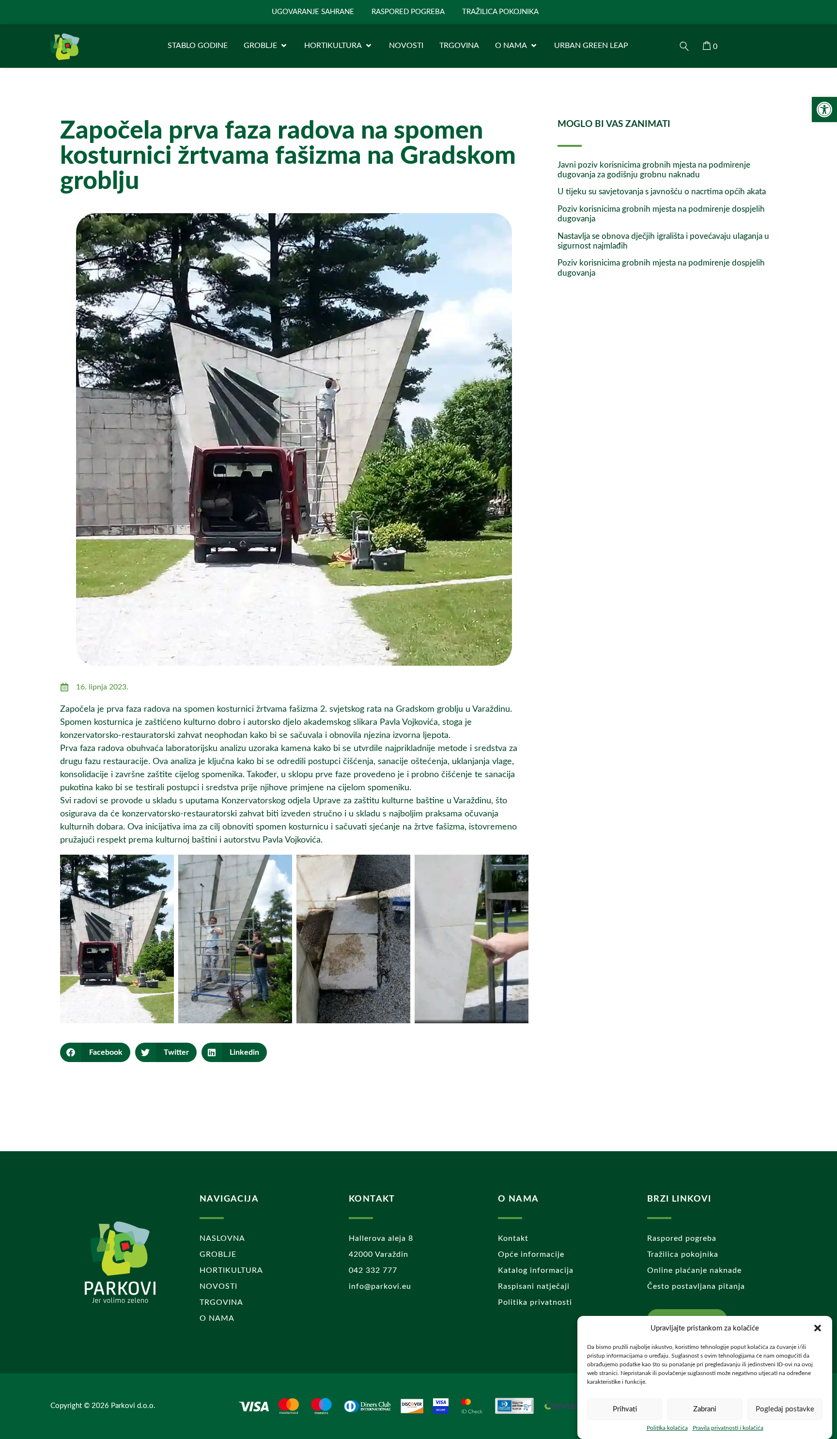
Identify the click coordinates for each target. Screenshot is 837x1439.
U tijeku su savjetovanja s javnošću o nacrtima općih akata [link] (662, 192)
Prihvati (625, 1409)
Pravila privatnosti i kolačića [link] (728, 1428)
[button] (817, 1328)
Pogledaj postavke (785, 1409)
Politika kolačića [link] (667, 1428)
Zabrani (704, 1409)
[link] (824, 109)
